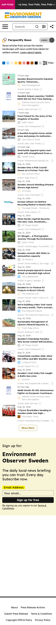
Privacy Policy (42, 620)
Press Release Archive (33, 607)
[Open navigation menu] (5, 26)
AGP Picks (7, 4)
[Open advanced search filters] (43, 26)
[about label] (19, 85)
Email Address (14, 487)
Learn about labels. (31, 52)
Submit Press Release (16, 613)
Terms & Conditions (41, 613)
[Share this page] (52, 26)
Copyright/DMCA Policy (19, 620)
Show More (28, 427)
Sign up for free (28, 500)
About (14, 607)
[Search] (36, 26)
